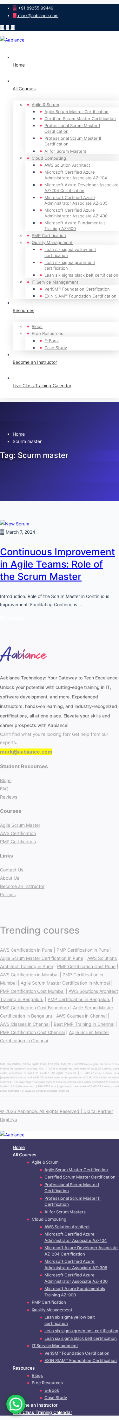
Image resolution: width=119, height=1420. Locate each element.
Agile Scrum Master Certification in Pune (41, 958)
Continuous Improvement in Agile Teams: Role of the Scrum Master (57, 564)
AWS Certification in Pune (26, 950)
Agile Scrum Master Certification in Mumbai (65, 983)
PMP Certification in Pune (82, 950)
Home (19, 434)
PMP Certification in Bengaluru (79, 999)
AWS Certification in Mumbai (29, 974)
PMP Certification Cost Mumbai (32, 991)
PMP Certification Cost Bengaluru (34, 1007)
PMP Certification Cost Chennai (32, 1032)
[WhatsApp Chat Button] (15, 1404)
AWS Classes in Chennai (25, 1024)
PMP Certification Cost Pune (86, 966)
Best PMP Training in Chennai (84, 1024)
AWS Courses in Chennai (81, 1015)
